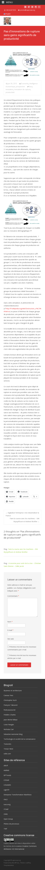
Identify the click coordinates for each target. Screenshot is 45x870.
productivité (10, 92)
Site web (10, 639)
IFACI (6, 799)
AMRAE (6, 770)
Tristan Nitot (8, 749)
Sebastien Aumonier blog (13, 734)
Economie (24, 83)
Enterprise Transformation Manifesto (18, 795)
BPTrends (7, 775)
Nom (10, 622)
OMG (6, 814)
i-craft (27, 863)
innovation (9, 89)
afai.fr (6, 765)
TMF (5, 829)
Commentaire (13, 596)
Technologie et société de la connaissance (19, 739)
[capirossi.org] (5, 20)
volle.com (7, 754)
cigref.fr (6, 790)
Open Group (8, 819)
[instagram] (35, 7)
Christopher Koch (10, 700)
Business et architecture (13, 690)
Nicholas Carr (9, 729)
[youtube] (32, 7)
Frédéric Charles (10, 715)
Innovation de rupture (22, 89)
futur (30, 86)
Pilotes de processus (11, 824)
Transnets (7, 744)
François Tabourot (11, 705)
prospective (20, 86)
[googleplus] (39, 7)
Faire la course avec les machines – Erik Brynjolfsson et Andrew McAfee (24, 519)
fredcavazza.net (9, 710)
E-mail (10, 630)
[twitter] (28, 7)
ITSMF (6, 809)
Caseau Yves (8, 695)
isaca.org (7, 804)
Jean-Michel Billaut (10, 720)
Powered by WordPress (12, 863)
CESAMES (7, 785)
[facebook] (25, 7)
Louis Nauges (9, 724)
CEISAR (6, 780)
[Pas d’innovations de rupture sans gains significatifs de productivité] (22, 65)
